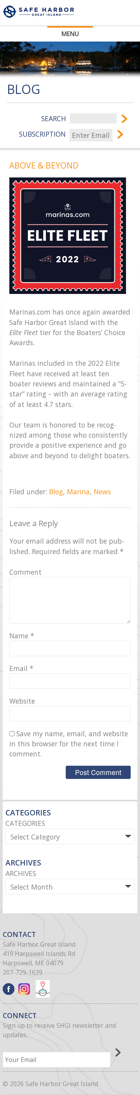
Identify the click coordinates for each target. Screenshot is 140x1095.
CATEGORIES (25, 823)
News (102, 491)
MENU (70, 34)
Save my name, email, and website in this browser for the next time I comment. (68, 744)
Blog (56, 491)
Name (21, 635)
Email (21, 668)
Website (22, 701)
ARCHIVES (20, 873)
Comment (25, 572)
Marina (78, 491)
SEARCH (53, 118)
